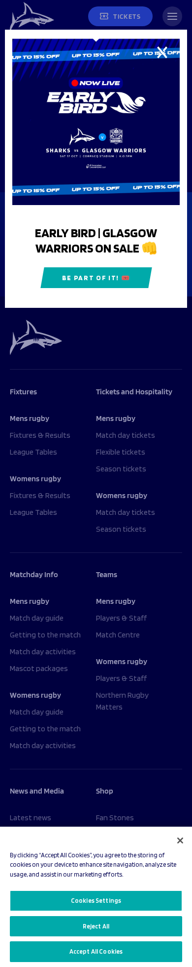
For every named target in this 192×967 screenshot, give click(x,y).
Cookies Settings (96, 900)
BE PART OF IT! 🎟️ (96, 278)
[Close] (180, 840)
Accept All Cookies (96, 951)
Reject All (96, 926)
